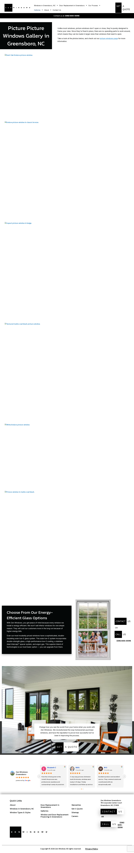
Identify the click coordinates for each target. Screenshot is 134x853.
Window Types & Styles (20, 812)
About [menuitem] (46, 10)
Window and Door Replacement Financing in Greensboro (54, 815)
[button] (67, 87)
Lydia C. (79, 768)
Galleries (44, 810)
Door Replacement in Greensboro (50, 806)
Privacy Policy (91, 848)
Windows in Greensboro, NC (22, 808)
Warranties (76, 804)
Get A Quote (77, 808)
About (12, 804)
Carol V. (50, 768)
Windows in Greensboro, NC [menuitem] (44, 5)
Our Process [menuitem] (93, 5)
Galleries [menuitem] (37, 10)
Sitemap (75, 812)
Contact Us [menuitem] (57, 10)
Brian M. (107, 768)
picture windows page (109, 38)
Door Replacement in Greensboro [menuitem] (72, 5)
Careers (75, 816)
